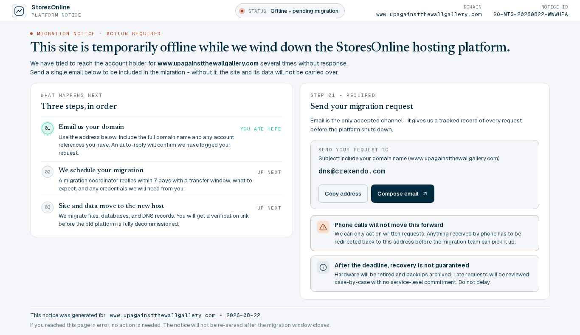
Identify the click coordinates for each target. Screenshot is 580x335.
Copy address (343, 193)
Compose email (398, 193)
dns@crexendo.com (351, 171)
